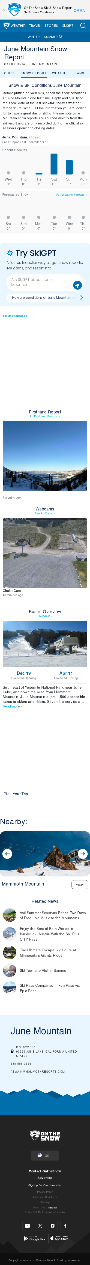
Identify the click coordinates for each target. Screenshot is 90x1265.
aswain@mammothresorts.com (38, 1071)
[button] (83, 25)
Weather (18, 25)
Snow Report (34, 73)
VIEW (80, 884)
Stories (51, 25)
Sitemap (45, 1202)
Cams (79, 73)
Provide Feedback (13, 316)
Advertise (45, 1177)
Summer (51, 36)
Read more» (13, 706)
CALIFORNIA (14, 64)
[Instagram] (53, 1226)
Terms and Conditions (45, 1197)
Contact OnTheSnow (45, 1171)
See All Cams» (45, 513)
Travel (35, 25)
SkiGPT (67, 25)
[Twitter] (40, 1226)
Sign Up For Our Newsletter (44, 1185)
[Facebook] (65, 1226)
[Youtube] (27, 1226)
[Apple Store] (59, 1237)
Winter (34, 36)
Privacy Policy (45, 1192)
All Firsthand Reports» (45, 416)
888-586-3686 (21, 1063)
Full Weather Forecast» (72, 194)
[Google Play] (34, 1237)
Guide (9, 73)
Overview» (45, 616)
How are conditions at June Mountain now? (46, 297)
